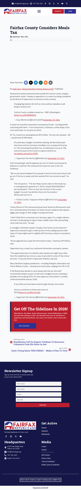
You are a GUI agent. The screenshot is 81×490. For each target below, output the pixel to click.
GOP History (45, 455)
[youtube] (62, 3)
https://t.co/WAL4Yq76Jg (29, 293)
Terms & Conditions (48, 461)
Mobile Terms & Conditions (50, 464)
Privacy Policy (46, 458)
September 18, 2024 (51, 120)
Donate (44, 427)
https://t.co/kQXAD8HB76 (25, 115)
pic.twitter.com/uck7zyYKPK (26, 154)
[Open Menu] (39, 11)
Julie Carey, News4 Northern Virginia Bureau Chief (33, 89)
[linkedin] (58, 3)
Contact (44, 449)
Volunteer (44, 431)
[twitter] (53, 3)
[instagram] (49, 3)
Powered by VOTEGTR (40, 488)
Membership (45, 434)
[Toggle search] (66, 3)
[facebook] (45, 3)
